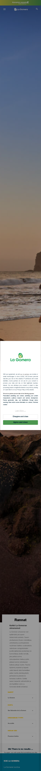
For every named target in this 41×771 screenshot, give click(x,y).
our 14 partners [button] (24, 374)
